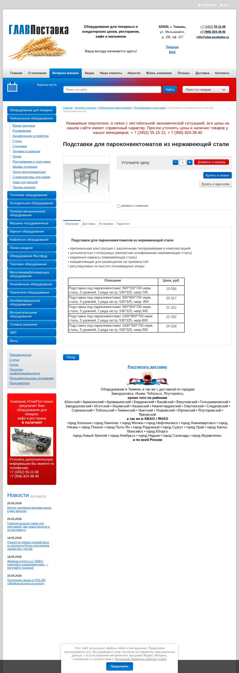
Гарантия (122, 224)
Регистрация (208, 4)
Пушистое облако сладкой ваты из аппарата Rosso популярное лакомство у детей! (28, 546)
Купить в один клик (215, 184)
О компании (37, 73)
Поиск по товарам (198, 89)
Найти (170, 89)
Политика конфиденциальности (25, 371)
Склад (14, 364)
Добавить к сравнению (134, 205)
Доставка (202, 73)
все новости (38, 496)
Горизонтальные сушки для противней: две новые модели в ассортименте (28, 527)
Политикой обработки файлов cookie (140, 659)
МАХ (172, 52)
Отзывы (184, 73)
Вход (226, 4)
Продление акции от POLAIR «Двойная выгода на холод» (26, 582)
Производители (20, 355)
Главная (16, 73)
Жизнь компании (159, 73)
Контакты (222, 73)
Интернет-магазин (65, 73)
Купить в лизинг (217, 175)
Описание (72, 224)
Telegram (172, 47)
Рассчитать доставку (147, 367)
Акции (89, 73)
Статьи (14, 360)
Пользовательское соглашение (32, 378)
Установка (106, 224)
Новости (134, 73)
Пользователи (20, 383)
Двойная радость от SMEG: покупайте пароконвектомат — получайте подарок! (27, 564)
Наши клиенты (111, 73)
